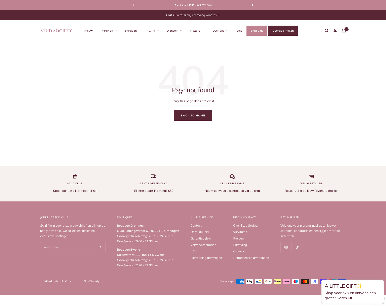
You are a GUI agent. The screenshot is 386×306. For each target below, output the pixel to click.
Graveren (239, 251)
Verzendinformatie (203, 245)
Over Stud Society (246, 225)
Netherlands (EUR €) (55, 281)
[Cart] (344, 30)
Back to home (193, 115)
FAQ (194, 251)
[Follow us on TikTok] (297, 247)
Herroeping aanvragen (206, 258)
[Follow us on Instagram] (286, 247)
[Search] (327, 30)
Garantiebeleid (201, 238)
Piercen (238, 238)
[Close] (379, 285)
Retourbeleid (200, 232)
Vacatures (240, 232)
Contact (196, 225)
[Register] (100, 247)
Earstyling (240, 245)
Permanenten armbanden (251, 258)
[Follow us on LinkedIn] (308, 247)
